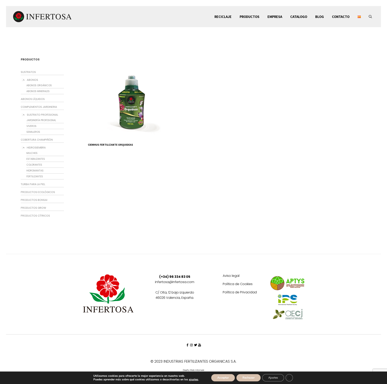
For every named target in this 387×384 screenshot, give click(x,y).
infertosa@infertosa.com (174, 282)
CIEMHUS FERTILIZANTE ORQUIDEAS (110, 144)
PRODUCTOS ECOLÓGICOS (38, 192)
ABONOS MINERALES (38, 91)
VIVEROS (31, 126)
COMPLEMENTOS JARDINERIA (39, 107)
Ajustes (273, 378)
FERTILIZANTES (34, 176)
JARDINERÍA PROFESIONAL (41, 120)
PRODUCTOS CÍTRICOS (35, 216)
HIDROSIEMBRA (36, 147)
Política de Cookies (238, 284)
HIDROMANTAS (35, 170)
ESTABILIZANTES (35, 159)
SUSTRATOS (28, 72)
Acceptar (223, 378)
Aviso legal (231, 276)
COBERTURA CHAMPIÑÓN (37, 140)
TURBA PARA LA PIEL (33, 184)
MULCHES (31, 153)
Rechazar (248, 378)
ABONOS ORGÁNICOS (39, 85)
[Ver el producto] (172, 55)
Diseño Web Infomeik (193, 370)
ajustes (193, 379)
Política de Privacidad (240, 293)
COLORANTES (34, 164)
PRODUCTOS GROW (33, 208)
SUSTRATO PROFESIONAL (42, 115)
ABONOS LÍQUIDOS (33, 99)
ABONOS (32, 80)
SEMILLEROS (33, 132)
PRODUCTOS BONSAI (34, 200)
